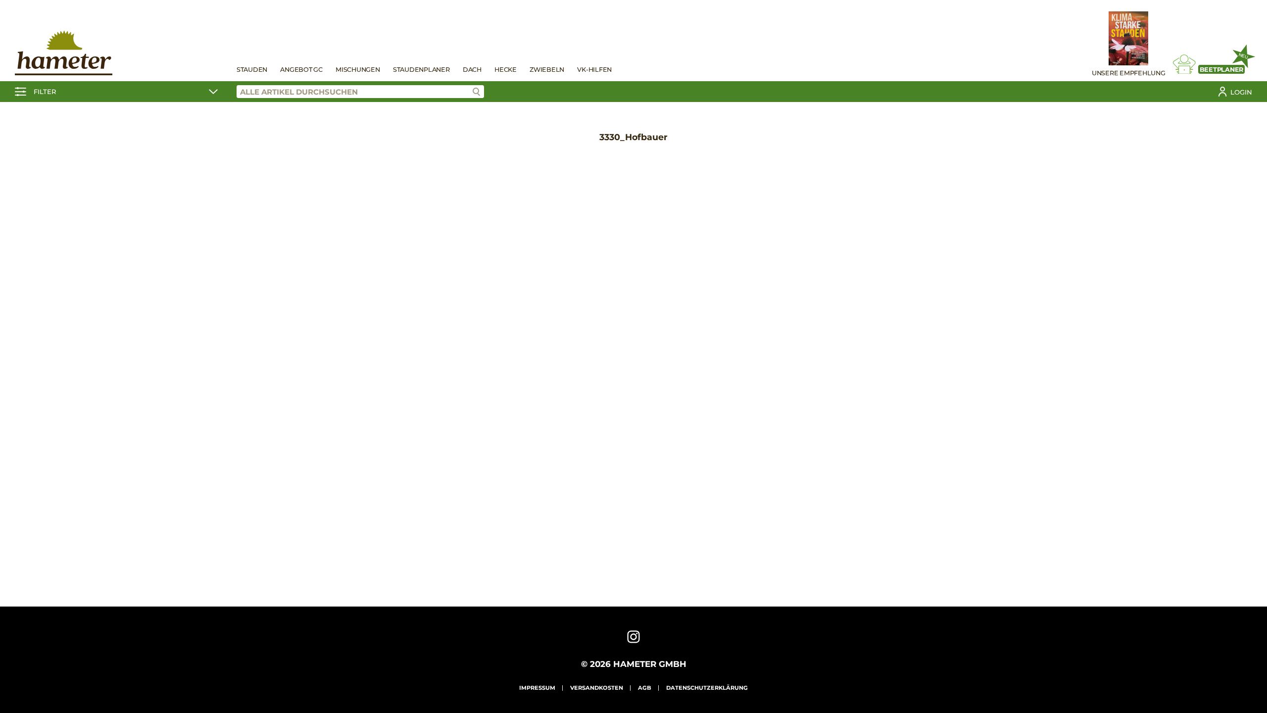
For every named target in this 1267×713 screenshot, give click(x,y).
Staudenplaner (421, 69)
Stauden (252, 69)
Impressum (537, 687)
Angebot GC (301, 69)
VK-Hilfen (594, 69)
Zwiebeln (547, 69)
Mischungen (358, 69)
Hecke (505, 69)
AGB (644, 687)
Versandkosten (596, 687)
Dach (472, 69)
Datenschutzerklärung (707, 687)
